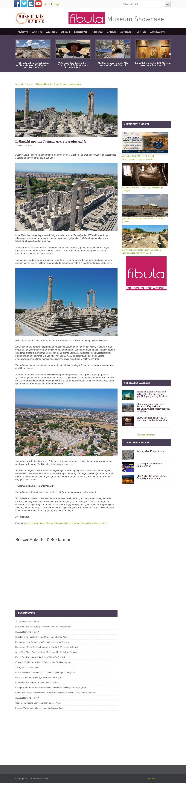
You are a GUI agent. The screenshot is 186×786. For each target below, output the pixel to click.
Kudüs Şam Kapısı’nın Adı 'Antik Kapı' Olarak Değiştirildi (40, 657)
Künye (46, 4)
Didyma (49, 523)
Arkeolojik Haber (40, 778)
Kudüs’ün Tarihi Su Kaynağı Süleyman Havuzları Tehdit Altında (43, 626)
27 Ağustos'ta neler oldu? (27, 667)
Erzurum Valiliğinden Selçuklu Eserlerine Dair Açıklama (39, 708)
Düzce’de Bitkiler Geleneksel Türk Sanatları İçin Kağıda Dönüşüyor (45, 672)
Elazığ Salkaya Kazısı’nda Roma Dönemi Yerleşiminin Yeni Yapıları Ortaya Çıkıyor (51, 687)
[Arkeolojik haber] (30, 17)
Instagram (31, 3)
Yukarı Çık (152, 778)
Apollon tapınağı (31, 523)
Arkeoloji (37, 31)
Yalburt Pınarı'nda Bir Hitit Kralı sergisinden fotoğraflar (152, 419)
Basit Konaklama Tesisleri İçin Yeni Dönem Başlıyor (38, 677)
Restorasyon (81, 31)
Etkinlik (65, 31)
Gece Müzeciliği (84, 523)
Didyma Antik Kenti (62, 523)
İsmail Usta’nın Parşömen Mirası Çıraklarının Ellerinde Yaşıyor (42, 636)
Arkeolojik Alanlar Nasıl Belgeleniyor (150, 464)
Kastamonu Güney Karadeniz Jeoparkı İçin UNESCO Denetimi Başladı (46, 647)
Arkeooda (51, 31)
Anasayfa (22, 31)
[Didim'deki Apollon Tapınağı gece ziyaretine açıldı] (66, 112)
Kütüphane (126, 31)
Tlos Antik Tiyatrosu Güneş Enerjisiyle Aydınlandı (152, 477)
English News (157, 31)
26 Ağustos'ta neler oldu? (27, 697)
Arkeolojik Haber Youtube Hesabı (38, 3)
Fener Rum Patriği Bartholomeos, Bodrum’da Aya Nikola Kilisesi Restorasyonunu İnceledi (55, 692)
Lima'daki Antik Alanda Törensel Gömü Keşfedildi (37, 682)
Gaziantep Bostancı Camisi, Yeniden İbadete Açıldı (38, 702)
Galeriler (141, 31)
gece (74, 523)
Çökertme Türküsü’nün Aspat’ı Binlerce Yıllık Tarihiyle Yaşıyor (42, 662)
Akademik (97, 31)
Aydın (42, 523)
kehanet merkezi (99, 523)
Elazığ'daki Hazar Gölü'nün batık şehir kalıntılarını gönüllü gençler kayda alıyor (152, 394)
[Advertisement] (66, 573)
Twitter (24, 3)
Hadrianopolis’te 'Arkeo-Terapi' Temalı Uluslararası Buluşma (42, 642)
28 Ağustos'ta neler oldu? (27, 631)
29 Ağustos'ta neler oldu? (27, 621)
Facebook (17, 3)
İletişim (57, 4)
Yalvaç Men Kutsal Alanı (150, 451)
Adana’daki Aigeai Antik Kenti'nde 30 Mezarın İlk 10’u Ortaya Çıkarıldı (46, 652)
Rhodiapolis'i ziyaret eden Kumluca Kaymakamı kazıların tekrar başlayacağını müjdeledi (153, 408)
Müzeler (111, 31)
